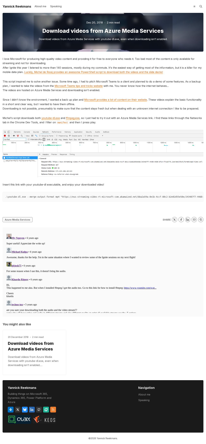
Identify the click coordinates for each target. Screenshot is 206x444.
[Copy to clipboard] (200, 219)
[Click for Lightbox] (103, 153)
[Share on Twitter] (174, 219)
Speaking (56, 6)
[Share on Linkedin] (187, 219)
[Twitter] (18, 409)
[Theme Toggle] (194, 6)
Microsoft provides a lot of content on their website (115, 99)
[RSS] (53, 409)
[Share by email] (194, 219)
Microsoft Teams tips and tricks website (79, 85)
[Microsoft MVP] (11, 409)
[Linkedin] (32, 409)
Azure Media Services (17, 219)
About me (40, 6)
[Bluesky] (25, 409)
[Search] (200, 6)
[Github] (39, 409)
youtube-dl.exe (51, 118)
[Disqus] (103, 272)
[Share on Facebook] (181, 219)
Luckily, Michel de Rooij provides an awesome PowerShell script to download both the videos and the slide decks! (93, 72)
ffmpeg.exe (73, 118)
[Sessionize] (46, 409)
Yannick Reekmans (107, 438)
